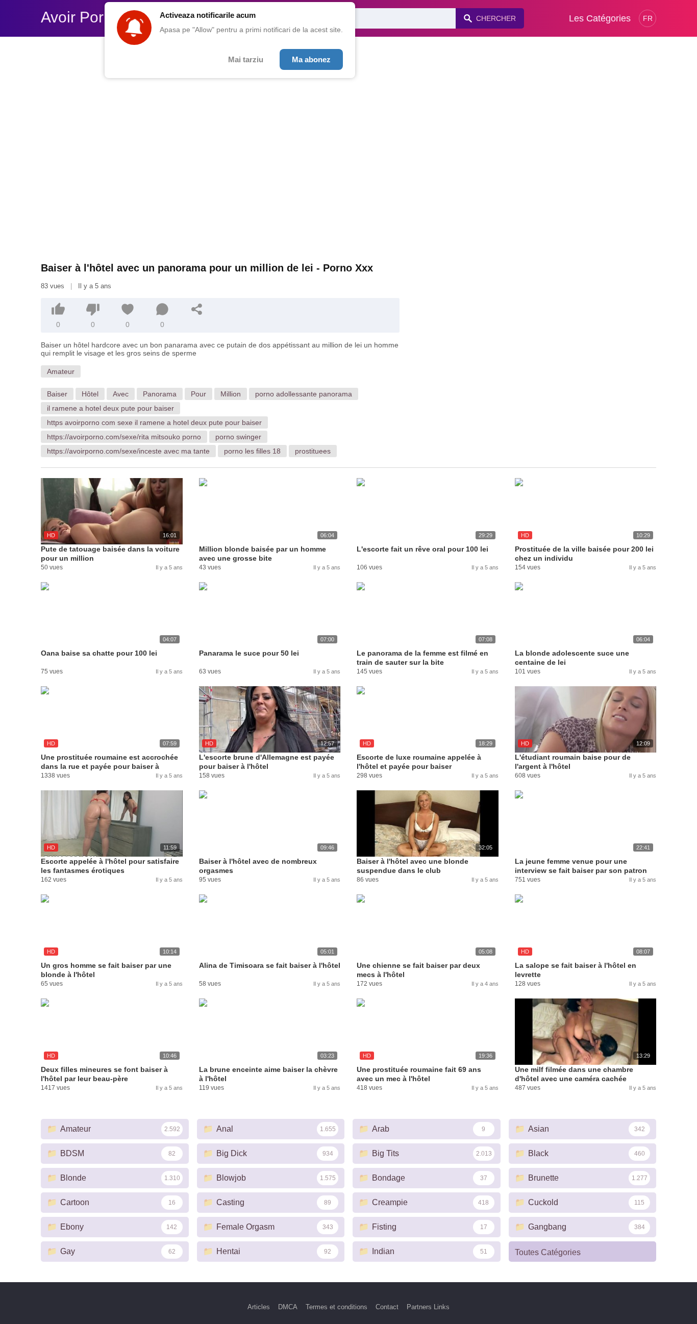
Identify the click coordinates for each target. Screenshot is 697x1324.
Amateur (60, 371)
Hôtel (90, 394)
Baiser (57, 394)
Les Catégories (600, 18)
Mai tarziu (245, 59)
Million (230, 394)
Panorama (160, 394)
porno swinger (238, 437)
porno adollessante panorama (303, 394)
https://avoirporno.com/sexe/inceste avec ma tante (128, 451)
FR (648, 18)
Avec (121, 394)
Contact (387, 1307)
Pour (198, 394)
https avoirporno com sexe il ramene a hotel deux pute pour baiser (154, 422)
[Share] (197, 309)
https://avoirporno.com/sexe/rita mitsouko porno (124, 437)
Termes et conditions (336, 1307)
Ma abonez (311, 59)
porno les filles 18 (252, 451)
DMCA (287, 1307)
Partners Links (428, 1307)
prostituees (313, 451)
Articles (258, 1307)
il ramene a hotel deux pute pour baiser (110, 408)
